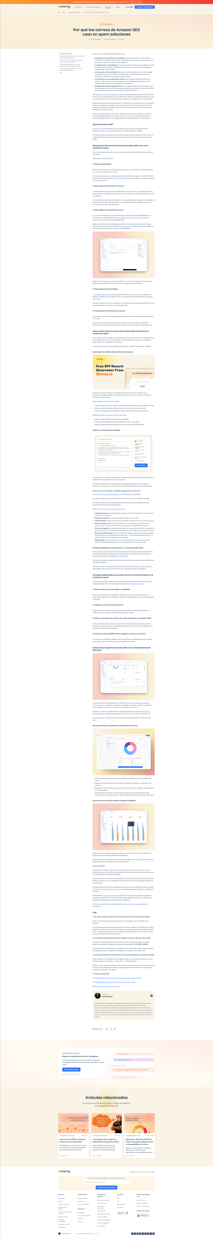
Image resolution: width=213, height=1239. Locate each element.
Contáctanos (120, 1207)
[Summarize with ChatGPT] (106, 1029)
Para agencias (81, 1212)
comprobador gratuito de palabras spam (110, 494)
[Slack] (135, 1233)
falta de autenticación (122, 169)
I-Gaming (80, 1221)
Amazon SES (97, 128)
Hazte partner (81, 1201)
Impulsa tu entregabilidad (145, 7)
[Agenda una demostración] (123, 1213)
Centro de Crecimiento (84, 1215)
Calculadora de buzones (103, 1214)
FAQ (118, 1201)
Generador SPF (101, 1211)
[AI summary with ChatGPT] (93, 1233)
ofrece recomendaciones (111, 895)
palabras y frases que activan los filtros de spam (133, 218)
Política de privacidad (142, 1203)
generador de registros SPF (105, 401)
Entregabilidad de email (74, 12)
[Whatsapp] (132, 1233)
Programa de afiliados (83, 1204)
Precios (60, 1201)
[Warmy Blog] (64, 1172)
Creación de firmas (102, 1203)
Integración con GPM (63, 1224)
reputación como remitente (102, 294)
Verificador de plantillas (103, 1200)
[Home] (58, 12)
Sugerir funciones (63, 1216)
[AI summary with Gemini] (96, 1233)
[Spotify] (153, 1233)
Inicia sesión (129, 7)
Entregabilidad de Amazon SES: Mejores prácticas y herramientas (115, 982)
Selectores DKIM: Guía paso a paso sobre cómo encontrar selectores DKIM (118, 978)
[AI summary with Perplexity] (98, 1233)
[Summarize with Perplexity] (114, 1029)
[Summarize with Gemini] (110, 1029)
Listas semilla (61, 1227)
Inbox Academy (101, 1226)
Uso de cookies (141, 1200)
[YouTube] (140, 1233)
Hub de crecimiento (63, 1204)
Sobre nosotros (121, 1204)
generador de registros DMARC (110, 415)
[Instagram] (143, 1233)
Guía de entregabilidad (103, 1223)
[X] (145, 1233)
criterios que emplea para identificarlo (113, 509)
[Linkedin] (137, 1233)
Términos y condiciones (143, 1206)
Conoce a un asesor (136, 2)
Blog (64, 12)
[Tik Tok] (151, 1233)
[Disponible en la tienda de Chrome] (143, 1215)
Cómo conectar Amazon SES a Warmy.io (107, 986)
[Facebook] (148, 1233)
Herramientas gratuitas (71, 1069)
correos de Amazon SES (110, 94)
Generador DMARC (102, 1217)
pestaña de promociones (136, 584)
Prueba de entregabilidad (103, 1220)
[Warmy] (64, 7)
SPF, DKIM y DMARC (118, 178)
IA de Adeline (61, 1198)
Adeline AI (80, 1218)
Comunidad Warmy (83, 1198)
